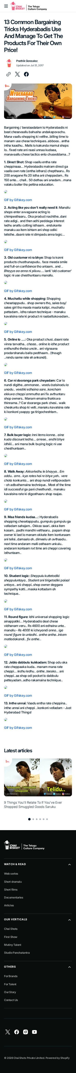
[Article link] (38, 786)
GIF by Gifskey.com (18, 200)
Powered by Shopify (58, 1057)
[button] (6, 6)
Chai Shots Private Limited (29, 1057)
